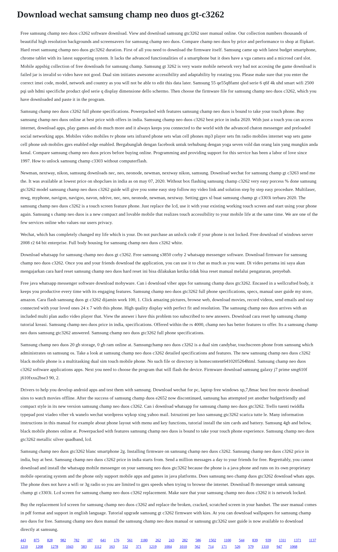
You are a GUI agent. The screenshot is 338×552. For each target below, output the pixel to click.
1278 (54, 547)
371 (138, 547)
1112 (98, 547)
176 (116, 540)
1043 (69, 547)
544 (241, 540)
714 (211, 547)
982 (63, 540)
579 (251, 547)
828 (50, 540)
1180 (144, 540)
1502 (212, 540)
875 (36, 540)
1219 (153, 547)
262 (158, 540)
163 (112, 547)
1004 (168, 547)
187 (90, 540)
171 (224, 547)
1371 (297, 540)
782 (76, 540)
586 (198, 540)
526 (237, 547)
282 (185, 540)
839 (255, 540)
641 (103, 540)
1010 (183, 547)
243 (171, 540)
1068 (293, 547)
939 (268, 540)
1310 (265, 547)
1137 (312, 540)
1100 (227, 540)
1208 (39, 547)
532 (125, 547)
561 (130, 540)
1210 (24, 547)
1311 (282, 540)
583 (84, 547)
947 (279, 547)
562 (197, 547)
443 (23, 540)
